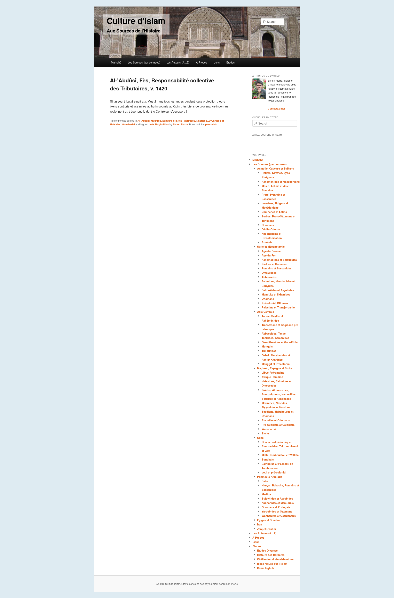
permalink (211, 124)
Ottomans (268, 225)
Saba (265, 481)
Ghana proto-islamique (276, 442)
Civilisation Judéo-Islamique (275, 559)
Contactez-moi (276, 108)
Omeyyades (269, 273)
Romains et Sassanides (276, 268)
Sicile (265, 433)
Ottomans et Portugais (276, 507)
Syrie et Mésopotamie (271, 246)
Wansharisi (128, 124)
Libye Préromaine (273, 372)
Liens (216, 62)
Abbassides (269, 277)
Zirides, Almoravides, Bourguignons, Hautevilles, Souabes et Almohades (279, 394)
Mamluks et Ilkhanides (276, 294)
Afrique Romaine (272, 377)
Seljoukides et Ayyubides (278, 290)
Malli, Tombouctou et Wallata (280, 455)
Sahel (260, 438)
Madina (266, 494)
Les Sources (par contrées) (144, 62)
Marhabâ (116, 62)
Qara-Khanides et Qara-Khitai (280, 342)
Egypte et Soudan (268, 520)
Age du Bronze (271, 251)
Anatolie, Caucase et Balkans (275, 168)
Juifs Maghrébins (159, 124)
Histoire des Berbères (270, 555)
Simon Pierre (180, 124)
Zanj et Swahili (266, 529)
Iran (259, 524)
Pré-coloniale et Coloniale (278, 425)
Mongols (267, 346)
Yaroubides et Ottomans (277, 511)
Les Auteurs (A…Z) (177, 62)
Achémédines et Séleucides (279, 260)
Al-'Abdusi (143, 120)
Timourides (269, 351)
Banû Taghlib (265, 568)
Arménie (267, 242)
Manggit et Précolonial (276, 364)
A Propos (201, 62)
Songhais (268, 459)
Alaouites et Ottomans (276, 420)
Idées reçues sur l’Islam (272, 564)
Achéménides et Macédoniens (281, 182)
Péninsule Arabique (269, 477)
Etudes (230, 62)
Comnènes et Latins (274, 212)
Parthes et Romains (274, 264)
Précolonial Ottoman (275, 303)
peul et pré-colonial (274, 472)
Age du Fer (269, 255)
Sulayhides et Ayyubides (277, 498)
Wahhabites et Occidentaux (279, 516)
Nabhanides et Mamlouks (278, 503)
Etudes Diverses (267, 550)
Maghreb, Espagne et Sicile (166, 120)
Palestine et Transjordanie (278, 307)
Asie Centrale (265, 312)
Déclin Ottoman (271, 229)
